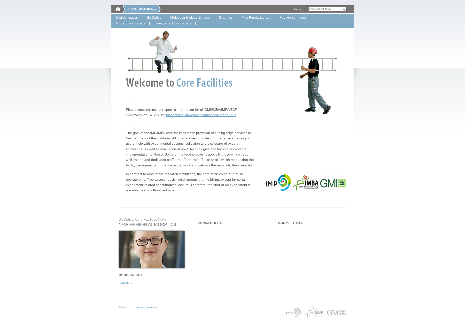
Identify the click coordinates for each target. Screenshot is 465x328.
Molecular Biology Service (190, 17)
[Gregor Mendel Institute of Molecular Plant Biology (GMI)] (333, 190)
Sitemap (123, 307)
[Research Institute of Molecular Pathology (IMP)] (278, 190)
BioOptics (154, 17)
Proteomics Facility (130, 23)
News (297, 9)
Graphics (225, 17)
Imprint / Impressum (147, 307)
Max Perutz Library (256, 17)
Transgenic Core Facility (172, 23)
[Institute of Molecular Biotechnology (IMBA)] (306, 190)
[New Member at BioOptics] (152, 267)
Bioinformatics (127, 17)
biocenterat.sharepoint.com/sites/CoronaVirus (201, 115)
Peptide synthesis (292, 17)
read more (125, 282)
